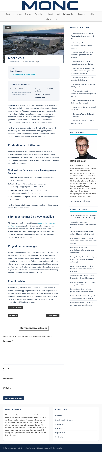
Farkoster (39, 14)
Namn (6, 369)
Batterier (11, 307)
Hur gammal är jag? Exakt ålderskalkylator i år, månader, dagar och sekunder (82, 250)
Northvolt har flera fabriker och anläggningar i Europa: (21, 93)
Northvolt (19, 307)
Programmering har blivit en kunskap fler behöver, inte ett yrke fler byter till (83, 93)
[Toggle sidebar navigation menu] (4, 3)
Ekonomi (28, 14)
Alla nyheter (17, 14)
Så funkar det (68, 14)
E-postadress (8, 378)
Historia (48, 19)
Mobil (58, 14)
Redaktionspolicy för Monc (64, 420)
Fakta (91, 14)
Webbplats (7, 388)
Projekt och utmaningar (42, 94)
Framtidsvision (40, 98)
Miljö (55, 19)
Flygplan (13, 316)
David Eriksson (29, 61)
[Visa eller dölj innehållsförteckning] (56, 84)
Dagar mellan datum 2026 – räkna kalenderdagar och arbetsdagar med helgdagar (82, 268)
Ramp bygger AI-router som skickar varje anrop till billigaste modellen (81, 45)
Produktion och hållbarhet (18, 89)
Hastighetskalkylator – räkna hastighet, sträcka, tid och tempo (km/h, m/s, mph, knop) (83, 259)
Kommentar (8, 341)
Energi (50, 14)
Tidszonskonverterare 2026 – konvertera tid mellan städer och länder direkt (83, 224)
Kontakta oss (59, 424)
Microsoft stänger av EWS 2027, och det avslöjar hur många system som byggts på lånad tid (82, 70)
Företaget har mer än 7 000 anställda (44, 90)
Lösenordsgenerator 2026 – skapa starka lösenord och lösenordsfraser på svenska (83, 240)
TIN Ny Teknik (52, 316)
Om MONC (58, 416)
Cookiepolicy (59, 437)
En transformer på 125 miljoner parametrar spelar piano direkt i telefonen (82, 54)
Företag (81, 14)
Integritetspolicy (60, 433)
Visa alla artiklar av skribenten (80, 201)
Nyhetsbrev (58, 428)
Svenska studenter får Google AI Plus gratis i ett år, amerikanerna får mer (82, 36)
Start (8, 14)
